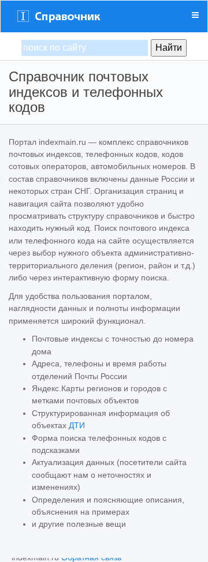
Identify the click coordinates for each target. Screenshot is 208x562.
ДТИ (77, 425)
